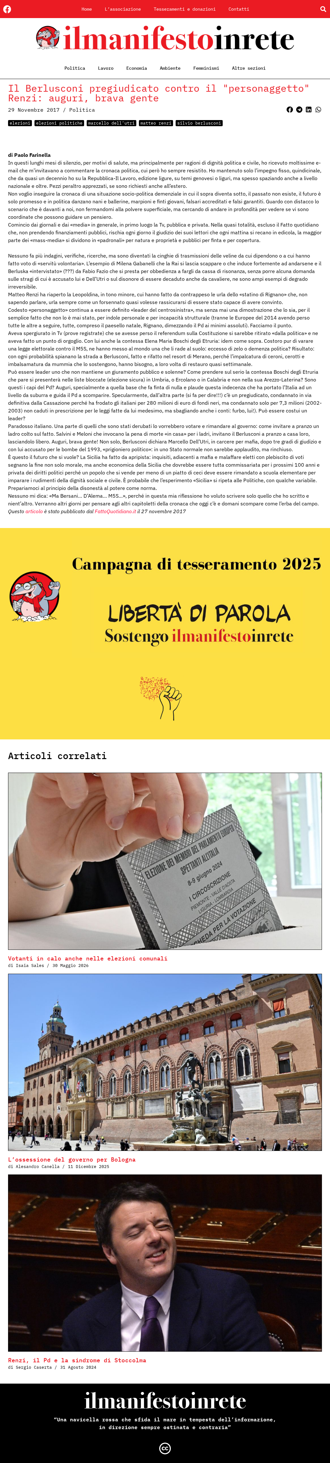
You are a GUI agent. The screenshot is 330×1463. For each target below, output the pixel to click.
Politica (74, 68)
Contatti (238, 9)
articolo (34, 511)
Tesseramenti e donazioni (185, 9)
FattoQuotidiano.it (115, 511)
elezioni (20, 123)
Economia (136, 68)
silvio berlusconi (199, 123)
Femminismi (206, 68)
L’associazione (123, 9)
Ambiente (170, 68)
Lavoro (105, 68)
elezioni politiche (59, 123)
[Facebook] (7, 9)
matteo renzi (156, 123)
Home (87, 9)
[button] (323, 9)
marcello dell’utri (111, 123)
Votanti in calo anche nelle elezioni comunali (88, 958)
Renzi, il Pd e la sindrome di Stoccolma (77, 1360)
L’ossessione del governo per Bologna (72, 1159)
